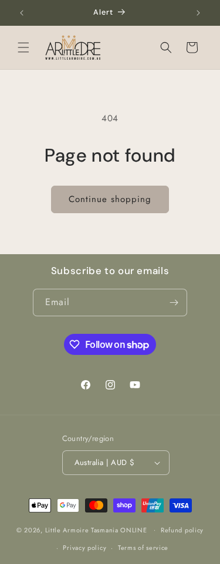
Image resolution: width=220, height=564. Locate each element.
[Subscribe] (174, 302)
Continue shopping (110, 199)
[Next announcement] (198, 13)
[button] (23, 47)
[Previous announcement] (22, 13)
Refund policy (182, 530)
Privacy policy (84, 547)
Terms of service (143, 547)
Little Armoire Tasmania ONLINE (97, 529)
